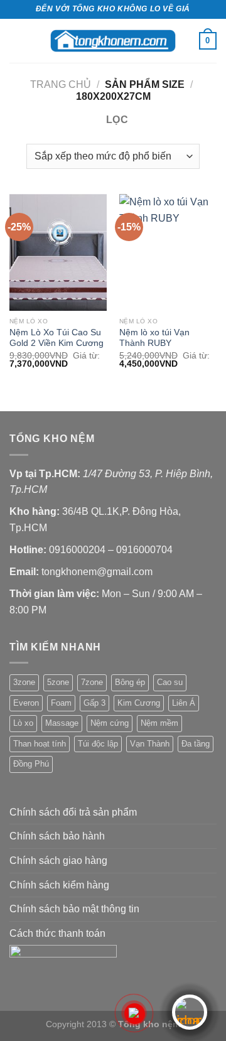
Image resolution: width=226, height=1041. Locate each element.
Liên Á (183, 703)
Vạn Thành (150, 743)
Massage (61, 723)
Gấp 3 (94, 703)
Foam (61, 703)
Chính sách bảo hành (57, 836)
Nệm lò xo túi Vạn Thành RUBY (154, 338)
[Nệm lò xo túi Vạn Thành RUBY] (168, 252)
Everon (26, 703)
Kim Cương (138, 703)
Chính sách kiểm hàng (59, 885)
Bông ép (130, 682)
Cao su (170, 682)
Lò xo (23, 723)
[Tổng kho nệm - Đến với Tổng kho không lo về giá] (113, 40)
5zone (58, 682)
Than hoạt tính (39, 743)
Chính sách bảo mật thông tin (74, 908)
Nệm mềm (159, 723)
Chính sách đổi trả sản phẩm (73, 812)
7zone (92, 682)
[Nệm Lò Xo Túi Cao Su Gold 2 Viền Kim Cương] (58, 252)
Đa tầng (195, 743)
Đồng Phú (31, 764)
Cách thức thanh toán (57, 933)
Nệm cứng (109, 723)
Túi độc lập (98, 743)
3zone (24, 682)
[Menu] (16, 40)
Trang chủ (60, 84)
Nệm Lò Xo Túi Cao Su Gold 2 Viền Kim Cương (56, 338)
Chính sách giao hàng (58, 860)
